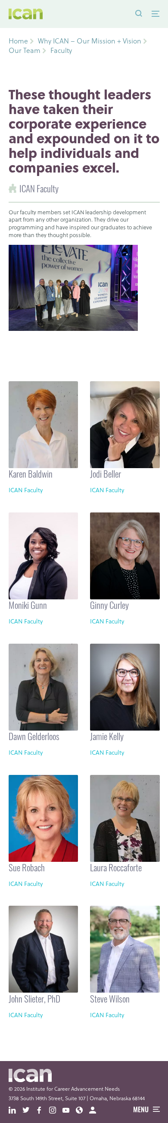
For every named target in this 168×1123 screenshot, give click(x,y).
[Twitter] (29, 1110)
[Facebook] (42, 1110)
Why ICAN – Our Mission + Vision (89, 41)
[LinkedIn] (15, 1110)
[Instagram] (55, 1110)
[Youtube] (69, 1110)
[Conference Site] (82, 1110)
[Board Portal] (96, 1110)
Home (18, 41)
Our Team (24, 50)
